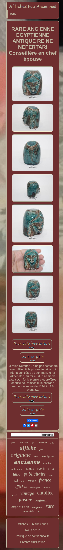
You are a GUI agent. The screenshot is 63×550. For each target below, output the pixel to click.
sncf (51, 468)
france (45, 480)
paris (30, 468)
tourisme (24, 442)
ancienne (27, 462)
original (41, 500)
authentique (17, 469)
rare (50, 506)
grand (34, 442)
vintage (27, 493)
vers (36, 456)
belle (50, 476)
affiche (28, 448)
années (47, 463)
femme (32, 481)
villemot (43, 442)
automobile (28, 511)
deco (39, 511)
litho (17, 474)
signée (41, 468)
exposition (20, 507)
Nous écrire (32, 530)
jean (13, 442)
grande (14, 495)
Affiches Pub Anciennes (32, 524)
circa (19, 481)
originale (21, 455)
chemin (47, 488)
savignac (48, 456)
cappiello (37, 507)
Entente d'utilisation (32, 542)
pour (42, 449)
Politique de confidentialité (33, 536)
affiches (21, 486)
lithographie (35, 488)
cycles (52, 443)
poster (25, 499)
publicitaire (35, 474)
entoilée (45, 493)
